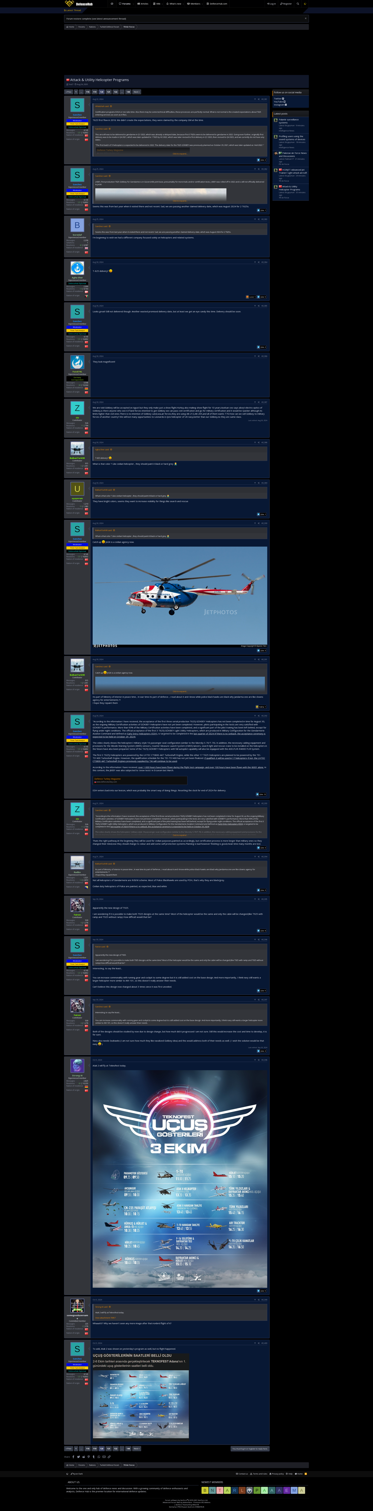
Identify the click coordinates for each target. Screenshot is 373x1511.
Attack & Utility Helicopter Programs (289, 188)
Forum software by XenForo (186, 1500)
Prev (69, 92)
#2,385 (264, 306)
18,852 (85, 132)
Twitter (278, 98)
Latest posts (280, 113)
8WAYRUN (200, 1507)
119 (94, 92)
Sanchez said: (101, 128)
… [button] (81, 92)
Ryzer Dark (78, 1473)
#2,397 (264, 999)
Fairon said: (100, 946)
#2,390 (264, 523)
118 (87, 92)
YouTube (279, 101)
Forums (126, 3)
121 (108, 92)
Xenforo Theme (187, 1505)
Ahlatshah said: (102, 106)
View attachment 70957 (105, 1317)
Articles (144, 3)
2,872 (86, 880)
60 (80, 385)
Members (195, 3)
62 (80, 1083)
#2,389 (264, 483)
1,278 (86, 922)
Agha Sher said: (102, 449)
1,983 (86, 506)
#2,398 (264, 1060)
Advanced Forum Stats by (186, 1502)
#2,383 (264, 219)
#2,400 (264, 1343)
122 (115, 92)
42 (81, 245)
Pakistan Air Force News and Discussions (293, 154)
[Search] (297, 3)
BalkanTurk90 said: (103, 490)
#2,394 (264, 856)
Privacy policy (278, 1473)
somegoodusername (77, 1317)
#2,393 (264, 803)
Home (112, 3)
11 (82, 425)
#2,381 (264, 99)
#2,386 (264, 356)
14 (81, 289)
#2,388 (264, 442)
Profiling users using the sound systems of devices (292, 138)
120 (101, 92)
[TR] (67, 79)
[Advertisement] (186, 53)
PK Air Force (284, 164)
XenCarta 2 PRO (175, 1507)
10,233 (85, 1083)
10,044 (85, 385)
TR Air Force (284, 181)
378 (86, 1326)
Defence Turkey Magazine (107, 778)
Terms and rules (260, 1473)
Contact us (243, 1473)
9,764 (86, 289)
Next (136, 92)
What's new (175, 3)
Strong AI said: (101, 1307)
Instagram (279, 104)
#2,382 (264, 169)
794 (86, 425)
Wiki (158, 3)
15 (81, 506)
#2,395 (264, 899)
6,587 (86, 245)
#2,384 (264, 262)
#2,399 (264, 1300)
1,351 (86, 466)
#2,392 (264, 716)
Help (290, 1473)
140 (128, 92)
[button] (133, 3)
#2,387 (264, 402)
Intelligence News (286, 130)
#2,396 (264, 939)
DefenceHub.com (218, 3)
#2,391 (264, 659)
